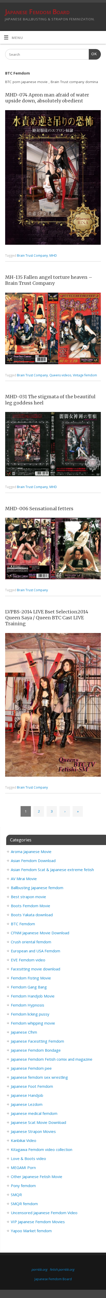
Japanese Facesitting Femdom (37, 1041)
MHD (53, 255)
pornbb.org (39, 1269)
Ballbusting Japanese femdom (37, 887)
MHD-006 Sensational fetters (39, 509)
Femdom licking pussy (30, 1014)
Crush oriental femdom (31, 941)
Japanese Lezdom (26, 1104)
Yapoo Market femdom (31, 1230)
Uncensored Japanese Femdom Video (44, 1212)
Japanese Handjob (27, 1095)
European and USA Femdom (35, 950)
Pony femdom (23, 1185)
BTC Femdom (23, 923)
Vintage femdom (85, 375)
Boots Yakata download (32, 914)
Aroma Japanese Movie (31, 851)
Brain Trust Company (32, 255)
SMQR (16, 1194)
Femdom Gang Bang (29, 986)
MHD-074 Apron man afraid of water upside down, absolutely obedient (47, 98)
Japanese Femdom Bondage (36, 1050)
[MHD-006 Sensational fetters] (53, 549)
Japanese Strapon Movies (33, 1131)
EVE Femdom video (28, 959)
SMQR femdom (24, 1203)
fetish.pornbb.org (62, 1269)
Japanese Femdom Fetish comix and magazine (51, 1059)
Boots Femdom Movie (30, 905)
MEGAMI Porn (23, 1167)
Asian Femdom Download (33, 860)
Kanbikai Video (23, 1140)
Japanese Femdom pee (31, 1068)
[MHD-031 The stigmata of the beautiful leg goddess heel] (53, 445)
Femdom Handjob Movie (33, 996)
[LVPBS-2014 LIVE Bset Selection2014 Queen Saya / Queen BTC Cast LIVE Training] (53, 706)
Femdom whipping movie (33, 1023)
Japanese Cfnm (24, 1032)
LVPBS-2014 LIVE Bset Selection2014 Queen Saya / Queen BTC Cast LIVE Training (46, 618)
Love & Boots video (28, 1158)
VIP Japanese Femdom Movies (38, 1221)
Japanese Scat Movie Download (38, 1122)
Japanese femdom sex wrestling (39, 1077)
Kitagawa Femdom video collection (41, 1149)
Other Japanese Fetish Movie (36, 1176)
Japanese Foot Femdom (32, 1086)
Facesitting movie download (35, 968)
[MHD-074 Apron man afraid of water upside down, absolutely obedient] (53, 178)
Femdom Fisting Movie (31, 977)
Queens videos (60, 375)
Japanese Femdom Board (37, 11)
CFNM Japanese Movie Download (40, 932)
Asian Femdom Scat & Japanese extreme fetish (52, 869)
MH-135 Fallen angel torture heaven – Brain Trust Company (48, 280)
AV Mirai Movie (24, 878)
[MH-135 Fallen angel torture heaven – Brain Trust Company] (53, 329)
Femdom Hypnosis (27, 1005)
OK (93, 54)
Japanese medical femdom (34, 1113)
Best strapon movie (28, 896)
